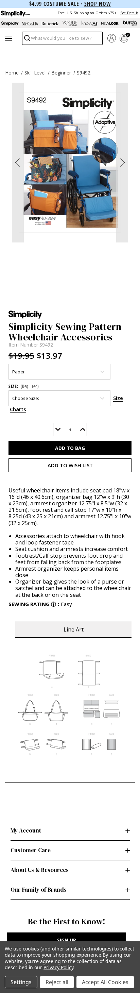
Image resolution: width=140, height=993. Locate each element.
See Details (129, 13)
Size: (23, 386)
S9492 (83, 72)
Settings (21, 982)
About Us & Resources (40, 870)
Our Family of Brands (39, 890)
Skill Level (35, 72)
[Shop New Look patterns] (110, 23)
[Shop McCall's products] (30, 23)
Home (12, 72)
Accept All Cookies (105, 982)
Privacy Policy (58, 967)
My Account (26, 830)
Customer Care (31, 850)
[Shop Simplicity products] (10, 23)
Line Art (74, 629)
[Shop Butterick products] (50, 23)
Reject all (57, 982)
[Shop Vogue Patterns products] (70, 23)
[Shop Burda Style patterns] (130, 23)
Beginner (61, 72)
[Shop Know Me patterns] (90, 23)
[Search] (26, 40)
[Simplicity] (15, 13)
